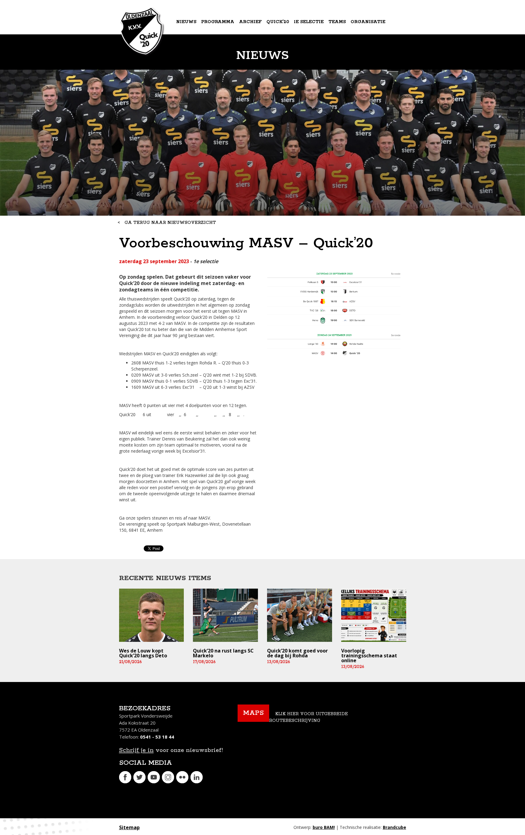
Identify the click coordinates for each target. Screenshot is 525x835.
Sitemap (129, 827)
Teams (337, 22)
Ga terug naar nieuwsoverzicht (170, 222)
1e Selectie (309, 22)
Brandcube (394, 827)
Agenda (187, 47)
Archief (250, 22)
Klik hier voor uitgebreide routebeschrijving (308, 717)
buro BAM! (324, 827)
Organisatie (368, 22)
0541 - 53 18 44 (157, 737)
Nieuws (186, 22)
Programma (217, 22)
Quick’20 (277, 22)
